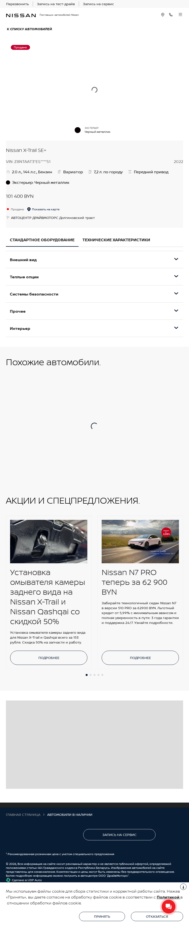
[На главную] (21, 15)
